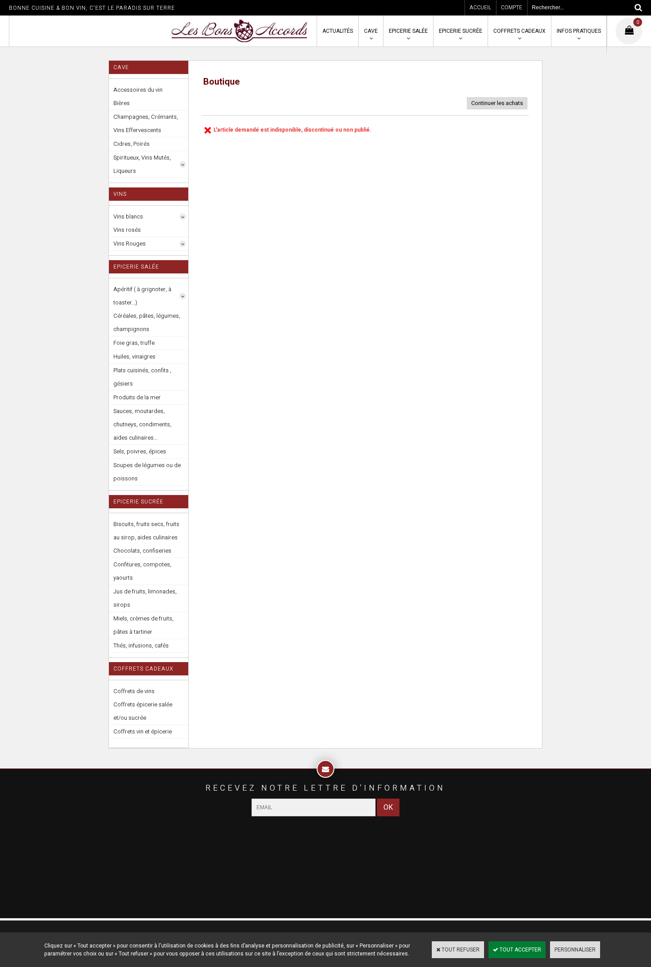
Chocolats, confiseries (142, 550)
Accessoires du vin (138, 90)
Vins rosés (127, 230)
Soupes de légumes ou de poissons (147, 472)
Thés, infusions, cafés (141, 645)
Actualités (337, 31)
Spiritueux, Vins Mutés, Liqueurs (142, 164)
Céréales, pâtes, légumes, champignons (146, 322)
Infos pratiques (579, 31)
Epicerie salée (408, 31)
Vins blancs (128, 216)
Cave (371, 31)
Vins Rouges (129, 243)
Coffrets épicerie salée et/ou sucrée (142, 711)
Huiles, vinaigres (134, 356)
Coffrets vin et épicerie (142, 731)
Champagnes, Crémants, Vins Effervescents (145, 123)
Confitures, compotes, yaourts (142, 571)
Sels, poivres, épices (139, 451)
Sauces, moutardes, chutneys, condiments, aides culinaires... (142, 424)
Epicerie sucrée (460, 31)
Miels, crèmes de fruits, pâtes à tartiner (143, 625)
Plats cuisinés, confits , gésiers (142, 377)
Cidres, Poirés (131, 144)
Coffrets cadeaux (519, 31)
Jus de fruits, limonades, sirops (145, 598)
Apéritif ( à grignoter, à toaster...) (142, 296)
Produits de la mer (137, 397)
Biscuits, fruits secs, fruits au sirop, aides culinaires (146, 531)
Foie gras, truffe (134, 343)
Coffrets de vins (134, 691)
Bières (121, 103)
